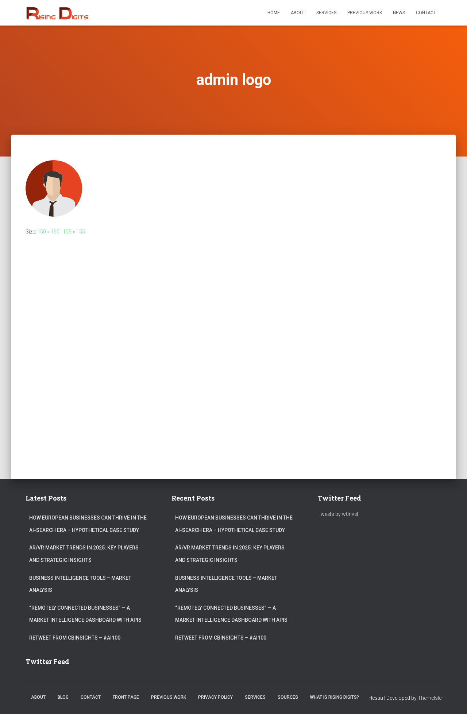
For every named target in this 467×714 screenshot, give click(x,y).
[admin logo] (54, 188)
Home (273, 12)
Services (326, 12)
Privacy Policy (215, 697)
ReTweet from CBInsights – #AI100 (74, 638)
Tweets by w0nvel (337, 514)
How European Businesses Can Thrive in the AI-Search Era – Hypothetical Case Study (88, 524)
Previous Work (364, 12)
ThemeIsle (429, 698)
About (298, 12)
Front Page (126, 697)
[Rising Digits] (57, 13)
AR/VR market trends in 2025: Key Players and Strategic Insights (84, 554)
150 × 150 (48, 232)
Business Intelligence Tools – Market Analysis (80, 584)
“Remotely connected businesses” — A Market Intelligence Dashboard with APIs (85, 614)
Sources (288, 697)
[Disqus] (233, 338)
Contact (426, 12)
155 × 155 (74, 232)
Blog (63, 697)
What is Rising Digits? (334, 697)
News (399, 12)
